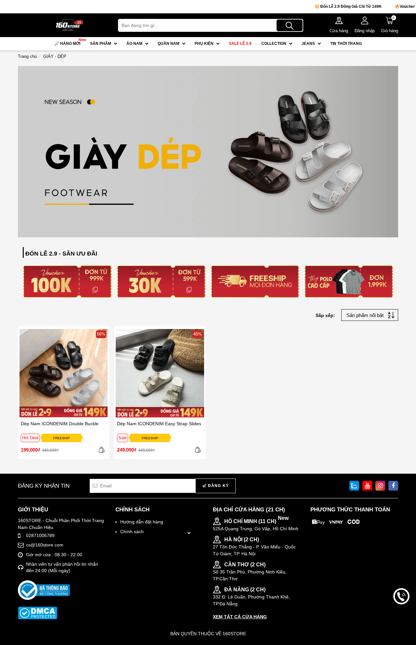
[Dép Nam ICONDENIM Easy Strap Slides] (160, 373)
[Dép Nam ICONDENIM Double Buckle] (64, 373)
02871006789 (40, 535)
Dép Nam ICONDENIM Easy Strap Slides (159, 423)
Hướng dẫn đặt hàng (141, 521)
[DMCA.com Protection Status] (37, 613)
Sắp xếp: (325, 315)
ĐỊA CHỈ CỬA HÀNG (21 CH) (249, 510)
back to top (401, 618)
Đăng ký (217, 485)
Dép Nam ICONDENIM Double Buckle (59, 423)
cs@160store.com (44, 544)
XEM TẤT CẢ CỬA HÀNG (240, 616)
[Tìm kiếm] (290, 25)
